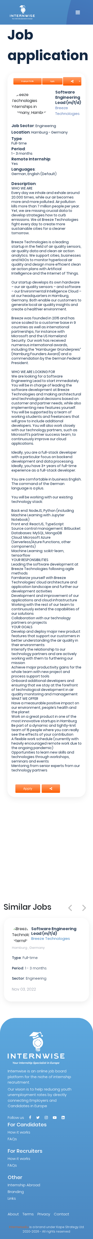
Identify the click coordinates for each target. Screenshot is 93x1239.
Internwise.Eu (19, 1227)
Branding (16, 1191)
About (13, 1214)
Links (12, 1198)
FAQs (12, 1139)
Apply (52, 81)
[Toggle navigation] (77, 12)
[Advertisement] (46, 849)
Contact (61, 1214)
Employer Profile (27, 81)
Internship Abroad (24, 1185)
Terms (28, 1214)
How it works (19, 1132)
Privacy (43, 1214)
